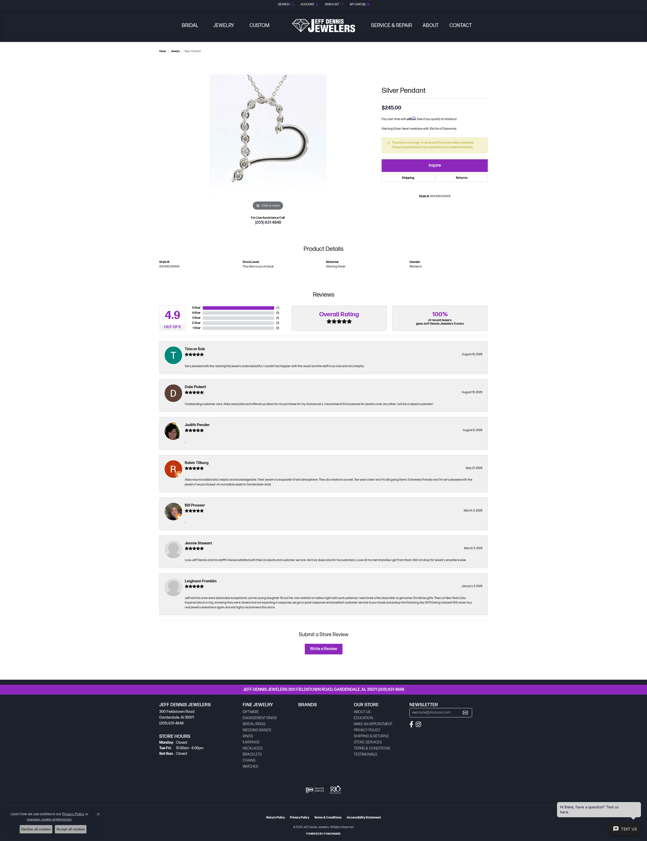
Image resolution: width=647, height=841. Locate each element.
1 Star (197, 328)
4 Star (196, 313)
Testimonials (365, 754)
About (431, 26)
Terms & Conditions (372, 748)
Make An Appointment (373, 724)
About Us (362, 712)
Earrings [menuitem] (251, 742)
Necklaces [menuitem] (253, 748)
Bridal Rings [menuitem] (254, 724)
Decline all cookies (36, 829)
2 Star (196, 323)
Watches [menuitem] (250, 766)
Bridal (190, 26)
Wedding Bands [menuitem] (257, 730)
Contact (460, 26)
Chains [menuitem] (249, 760)
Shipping (408, 178)
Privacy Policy (367, 730)
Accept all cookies (70, 829)
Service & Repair (391, 26)
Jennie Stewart (198, 543)
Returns (462, 178)
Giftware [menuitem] (251, 712)
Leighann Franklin (201, 581)
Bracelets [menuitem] (252, 754)
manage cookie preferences (49, 819)
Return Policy (275, 818)
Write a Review (323, 649)
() (277, 308)
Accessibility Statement (364, 818)
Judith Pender (197, 425)
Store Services (368, 742)
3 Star (196, 318)
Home (162, 51)
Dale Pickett (195, 387)
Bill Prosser (195, 505)
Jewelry (223, 26)
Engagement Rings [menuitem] (260, 718)
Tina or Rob (195, 349)
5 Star (196, 308)
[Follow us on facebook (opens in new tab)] (411, 724)
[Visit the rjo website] (335, 790)
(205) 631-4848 (268, 222)
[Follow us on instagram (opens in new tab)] (418, 724)
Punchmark (332, 833)
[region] (268, 136)
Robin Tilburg (197, 462)
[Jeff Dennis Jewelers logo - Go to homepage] (323, 25)
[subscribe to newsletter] (465, 712)
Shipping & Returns (371, 736)
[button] (285, 4)
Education (363, 718)
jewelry (175, 51)
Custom (259, 26)
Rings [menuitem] (248, 736)
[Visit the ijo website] (314, 790)
